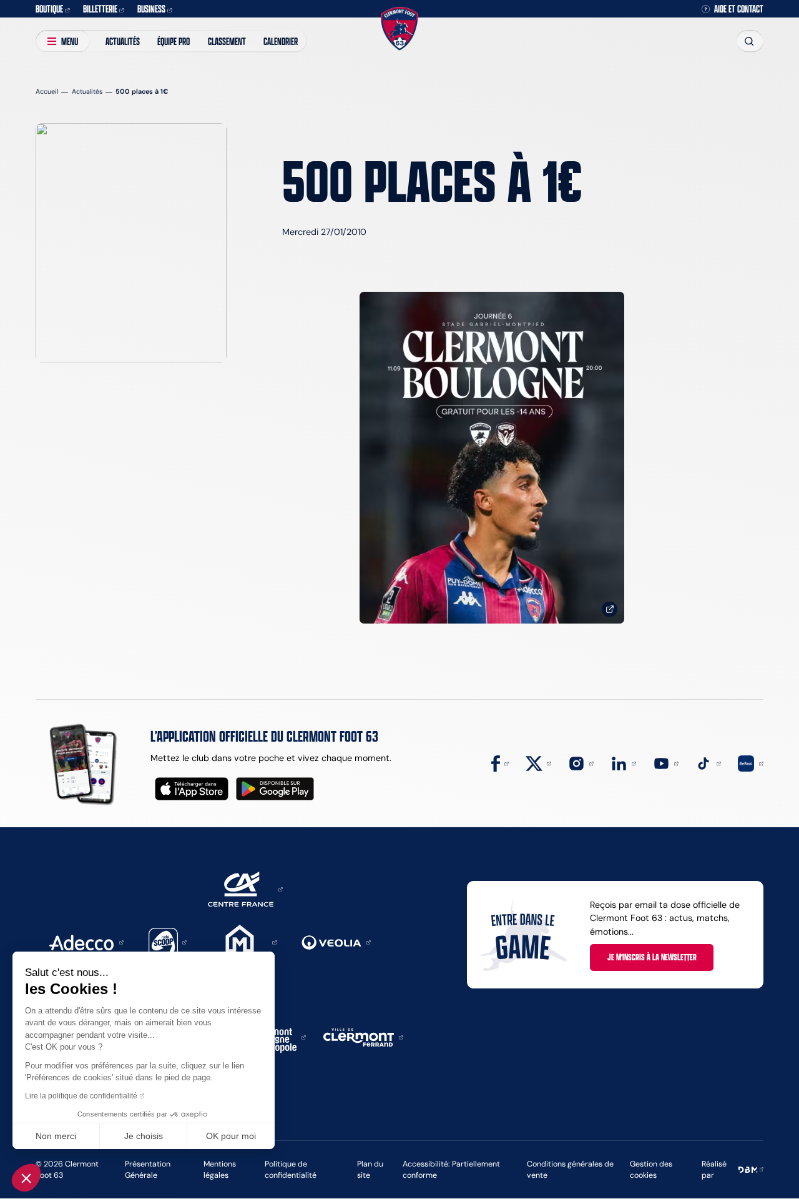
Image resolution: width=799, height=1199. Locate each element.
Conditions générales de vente (570, 1169)
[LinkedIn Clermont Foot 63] (623, 763)
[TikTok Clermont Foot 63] (708, 763)
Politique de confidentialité (290, 1169)
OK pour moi (231, 1136)
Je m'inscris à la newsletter (652, 957)
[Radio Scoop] (168, 941)
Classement (227, 40)
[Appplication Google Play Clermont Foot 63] (275, 788)
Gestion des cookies (651, 1169)
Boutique (49, 8)
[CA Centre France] (245, 888)
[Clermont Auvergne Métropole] (277, 1036)
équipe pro (173, 40)
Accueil (47, 91)
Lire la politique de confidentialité (81, 1096)
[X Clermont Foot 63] (538, 763)
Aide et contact (738, 8)
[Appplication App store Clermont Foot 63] (191, 788)
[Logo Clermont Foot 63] (399, 29)
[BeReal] (750, 763)
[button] (26, 1178)
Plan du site (370, 1169)
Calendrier (280, 40)
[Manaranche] (244, 941)
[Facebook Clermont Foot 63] (500, 763)
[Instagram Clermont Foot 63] (581, 763)
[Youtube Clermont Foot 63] (666, 763)
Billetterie (100, 8)
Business (151, 8)
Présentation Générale (147, 1169)
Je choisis (143, 1136)
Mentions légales (219, 1169)
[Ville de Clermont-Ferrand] (363, 1036)
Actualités (122, 40)
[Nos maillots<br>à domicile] (492, 458)
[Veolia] (336, 941)
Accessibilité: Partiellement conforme (451, 1169)
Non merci (56, 1136)
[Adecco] (86, 941)
